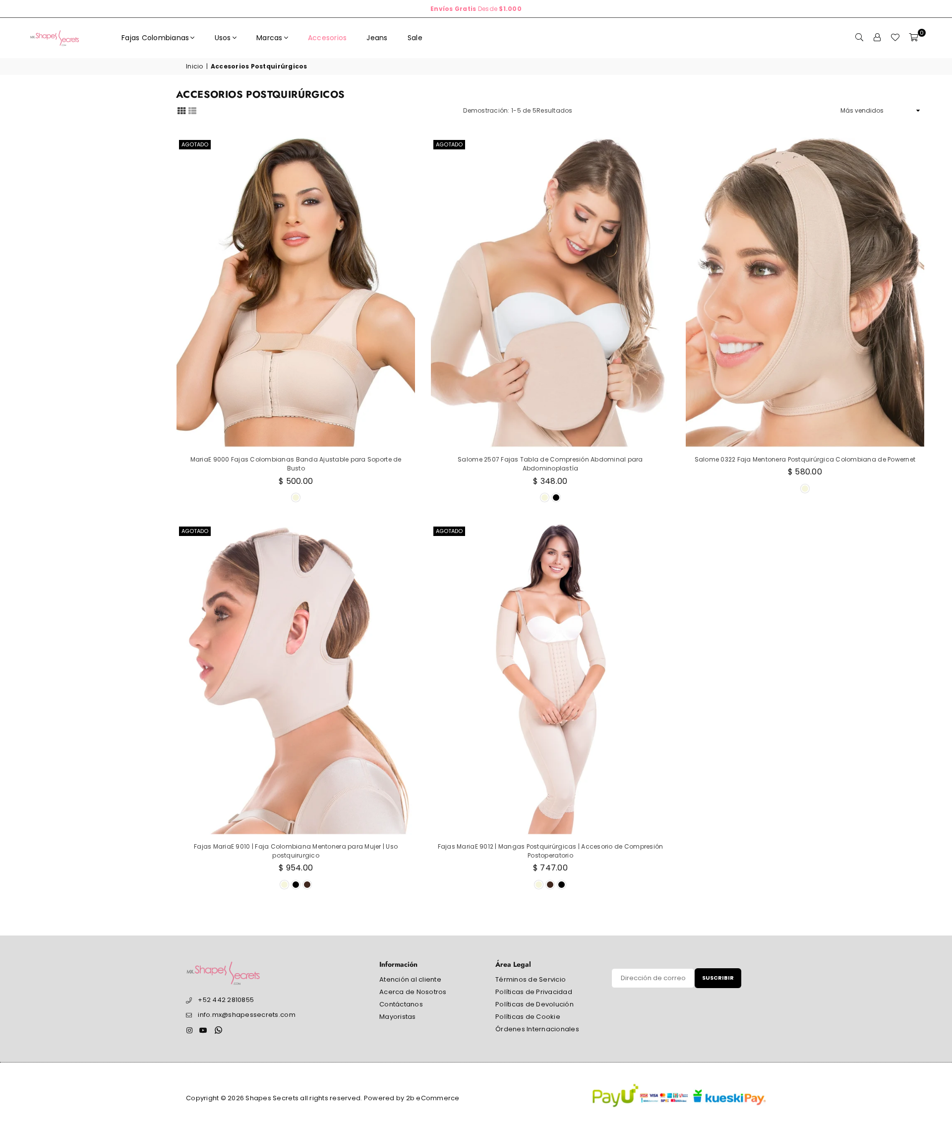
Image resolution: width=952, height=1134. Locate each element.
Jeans (376, 38)
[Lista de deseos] (895, 37)
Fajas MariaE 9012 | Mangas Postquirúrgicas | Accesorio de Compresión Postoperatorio (550, 851)
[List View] (192, 110)
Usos (223, 38)
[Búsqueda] (859, 37)
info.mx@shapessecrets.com (247, 1014)
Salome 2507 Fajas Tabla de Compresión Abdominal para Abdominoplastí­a (550, 463)
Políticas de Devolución (534, 1004)
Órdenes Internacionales (537, 1029)
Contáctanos (401, 1004)
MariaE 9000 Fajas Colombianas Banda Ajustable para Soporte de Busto (296, 463)
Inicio (194, 66)
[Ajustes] (877, 37)
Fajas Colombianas (155, 38)
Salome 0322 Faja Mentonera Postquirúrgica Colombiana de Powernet (805, 459)
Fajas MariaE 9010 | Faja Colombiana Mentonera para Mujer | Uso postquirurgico (296, 851)
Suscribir (718, 978)
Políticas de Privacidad (533, 992)
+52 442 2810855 (226, 999)
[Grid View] (181, 110)
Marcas (269, 38)
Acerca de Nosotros (413, 992)
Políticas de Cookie (527, 1016)
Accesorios (327, 38)
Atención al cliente (410, 979)
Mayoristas (397, 1016)
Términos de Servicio (530, 979)
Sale (415, 38)
